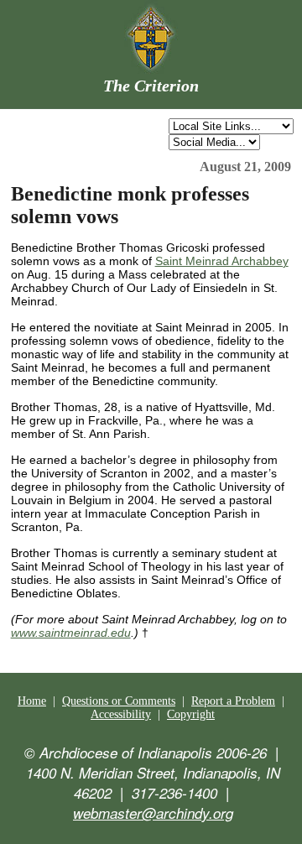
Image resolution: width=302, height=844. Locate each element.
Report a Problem (233, 701)
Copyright (191, 714)
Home (32, 701)
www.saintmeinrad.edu (71, 632)
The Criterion (151, 85)
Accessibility (121, 714)
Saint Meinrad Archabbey (222, 261)
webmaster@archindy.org (153, 813)
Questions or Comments (118, 701)
